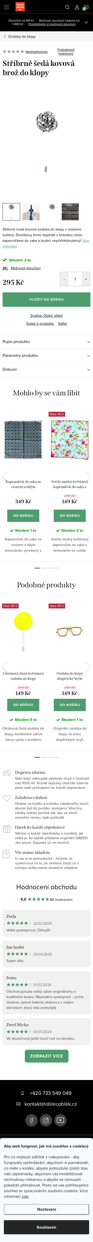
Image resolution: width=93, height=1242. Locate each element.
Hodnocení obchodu (46, 886)
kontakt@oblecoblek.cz (51, 1103)
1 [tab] (37, 757)
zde (25, 1196)
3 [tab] (49, 757)
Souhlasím (46, 1227)
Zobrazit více (46, 1056)
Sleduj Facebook (31, 1120)
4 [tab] (55, 757)
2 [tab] (43, 757)
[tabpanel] (23, 484)
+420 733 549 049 (51, 1093)
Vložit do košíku (46, 299)
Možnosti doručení (26, 268)
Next (88, 477)
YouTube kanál (60, 1120)
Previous (4, 477)
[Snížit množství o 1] (64, 279)
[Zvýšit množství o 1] (86, 279)
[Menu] (6, 6)
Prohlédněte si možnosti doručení (52, 24)
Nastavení (46, 1209)
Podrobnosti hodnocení (66, 52)
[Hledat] (67, 6)
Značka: (46, 315)
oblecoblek (46, 1120)
